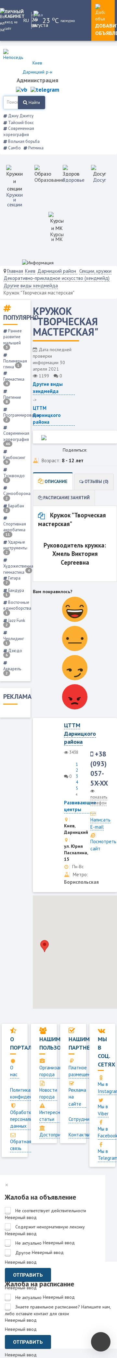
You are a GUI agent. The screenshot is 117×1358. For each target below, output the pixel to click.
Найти (33, 102)
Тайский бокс (20, 122)
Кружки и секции (14, 199)
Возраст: (51, 460)
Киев (30, 271)
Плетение (12, 399)
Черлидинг (13, 640)
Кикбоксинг (14, 459)
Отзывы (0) (96, 481)
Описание (55, 481)
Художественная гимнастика (19, 569)
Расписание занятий (66, 498)
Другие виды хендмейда (31, 285)
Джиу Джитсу (20, 116)
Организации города (53, 1071)
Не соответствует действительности (50, 1211)
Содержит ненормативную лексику (50, 1227)
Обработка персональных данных (25, 1119)
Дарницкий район (57, 271)
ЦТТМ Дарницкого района (47, 415)
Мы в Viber (103, 1109)
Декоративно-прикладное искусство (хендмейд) (57, 278)
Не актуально (28, 1243)
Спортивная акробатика (14, 529)
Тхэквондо (14, 477)
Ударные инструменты (15, 547)
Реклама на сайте (77, 1097)
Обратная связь (20, 1144)
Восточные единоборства (17, 607)
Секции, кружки (95, 271)
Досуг (99, 180)
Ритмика (35, 148)
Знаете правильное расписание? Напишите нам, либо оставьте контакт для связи (57, 1310)
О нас (14, 1071)
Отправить (28, 1275)
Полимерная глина (15, 364)
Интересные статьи (52, 1115)
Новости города (48, 1093)
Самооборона (17, 495)
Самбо (14, 148)
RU (26, 20)
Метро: (80, 874)
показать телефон (98, 800)
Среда (37, 15)
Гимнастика (13, 381)
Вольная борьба (23, 141)
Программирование (22, 417)
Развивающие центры (80, 806)
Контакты (79, 1135)
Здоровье (73, 180)
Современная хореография (18, 131)
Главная (15, 271)
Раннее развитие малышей (12, 339)
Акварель (12, 670)
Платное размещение (82, 1071)
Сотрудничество (86, 1119)
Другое (23, 1253)
